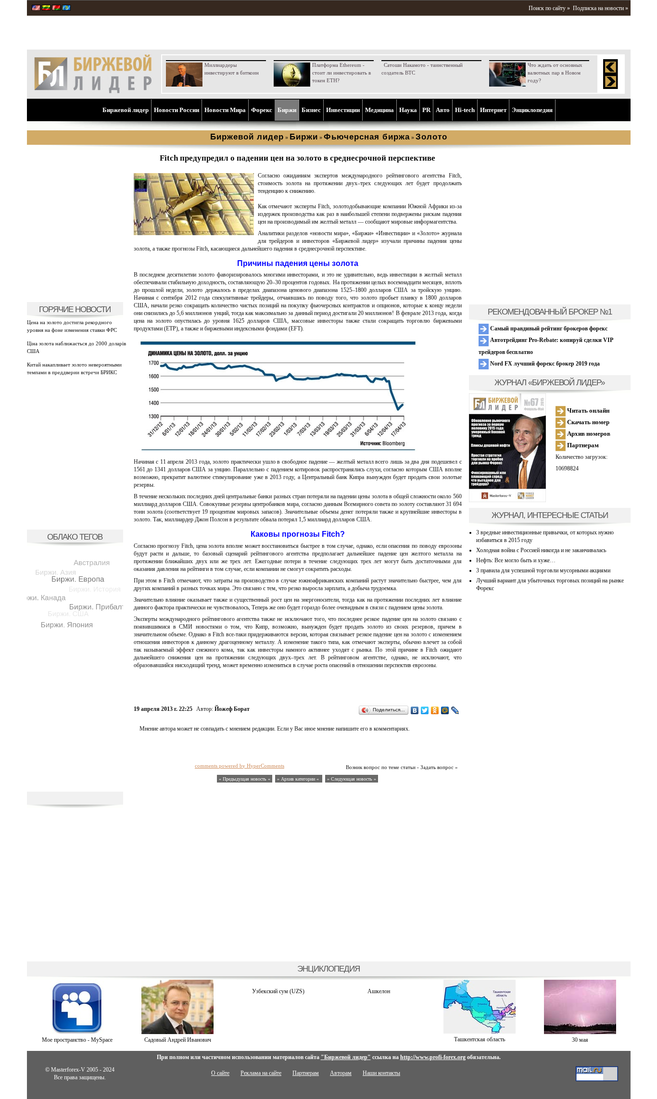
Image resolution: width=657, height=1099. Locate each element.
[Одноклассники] (435, 710)
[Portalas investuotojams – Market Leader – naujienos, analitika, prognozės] (46, 8)
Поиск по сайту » (549, 8)
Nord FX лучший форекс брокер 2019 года (544, 363)
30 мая (580, 1039)
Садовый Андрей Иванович (177, 1039)
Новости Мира (225, 110)
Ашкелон (378, 991)
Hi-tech (465, 110)
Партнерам (582, 445)
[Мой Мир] (445, 710)
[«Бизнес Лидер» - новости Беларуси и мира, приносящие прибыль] (56, 8)
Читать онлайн (587, 410)
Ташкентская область (479, 1039)
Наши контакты (381, 1073)
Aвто (443, 110)
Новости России (176, 110)
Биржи (287, 110)
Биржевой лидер (125, 110)
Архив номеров (588, 433)
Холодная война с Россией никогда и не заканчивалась (541, 550)
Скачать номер (587, 422)
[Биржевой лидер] (93, 91)
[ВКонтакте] (415, 710)
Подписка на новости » (600, 8)
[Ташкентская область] (479, 1031)
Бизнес (311, 110)
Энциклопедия (532, 110)
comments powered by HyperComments (239, 766)
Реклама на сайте (260, 1073)
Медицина (379, 110)
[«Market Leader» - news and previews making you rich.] (36, 8)
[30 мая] (580, 1032)
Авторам (341, 1073)
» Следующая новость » (351, 779)
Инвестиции (343, 110)
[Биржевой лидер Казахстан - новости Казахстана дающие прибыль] (66, 8)
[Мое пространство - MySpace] (77, 1032)
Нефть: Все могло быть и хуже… (516, 560)
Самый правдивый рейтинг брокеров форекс (548, 328)
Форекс (261, 110)
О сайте (220, 1073)
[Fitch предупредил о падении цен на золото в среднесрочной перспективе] (194, 233)
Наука (408, 110)
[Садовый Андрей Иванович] (177, 1032)
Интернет (493, 110)
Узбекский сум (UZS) (278, 991)
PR (426, 110)
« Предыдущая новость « (244, 779)
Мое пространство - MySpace (77, 1039)
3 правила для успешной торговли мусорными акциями (543, 570)
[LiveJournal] (455, 710)
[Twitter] (425, 710)
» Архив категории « (298, 779)
